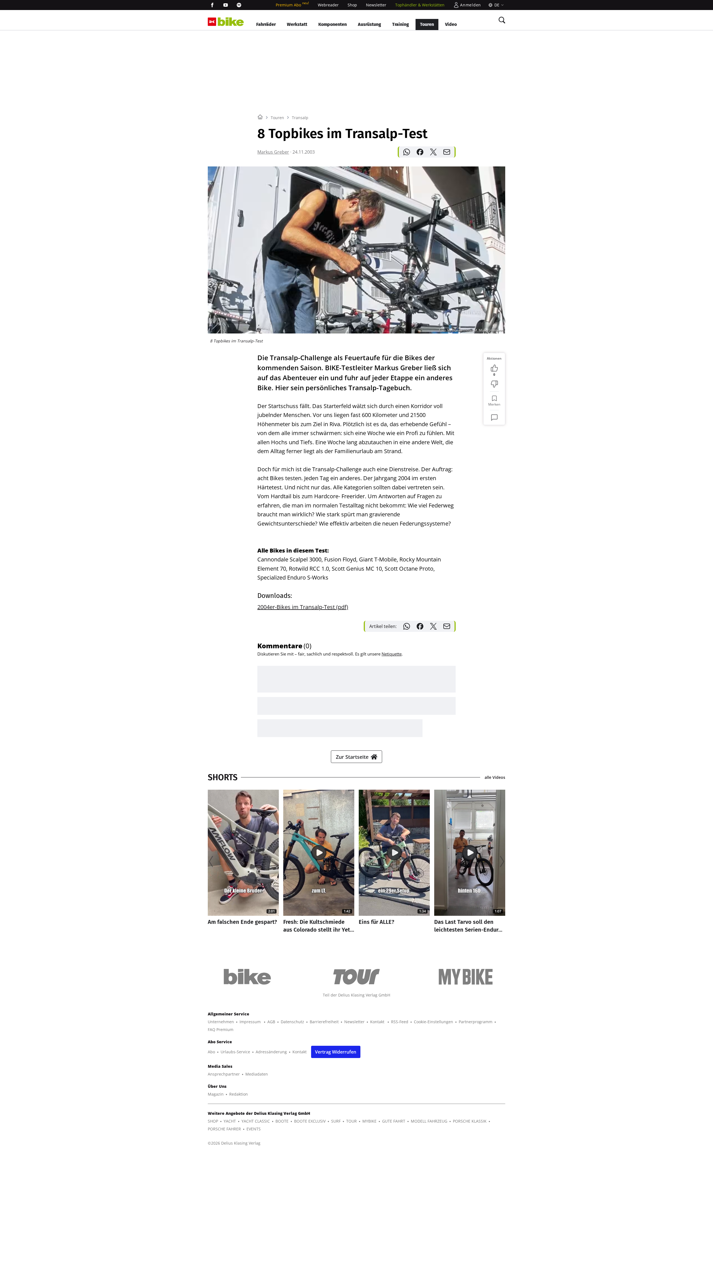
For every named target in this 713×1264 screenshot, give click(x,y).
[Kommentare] (494, 417)
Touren (427, 24)
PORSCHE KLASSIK (470, 1121)
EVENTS (253, 1129)
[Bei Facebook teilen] (420, 152)
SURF (336, 1121)
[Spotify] (239, 5)
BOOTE (282, 1121)
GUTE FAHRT (393, 1121)
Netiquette (392, 654)
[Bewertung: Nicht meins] (494, 384)
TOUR (351, 1121)
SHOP (213, 1121)
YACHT (230, 1121)
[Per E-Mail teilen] (446, 152)
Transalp (300, 117)
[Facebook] (212, 5)
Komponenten (332, 24)
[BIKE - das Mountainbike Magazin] (231, 21)
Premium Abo (292, 5)
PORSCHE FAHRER (224, 1129)
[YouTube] (225, 5)
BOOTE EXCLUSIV (310, 1121)
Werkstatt (297, 24)
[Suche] (502, 20)
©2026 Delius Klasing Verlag (234, 1143)
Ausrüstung (369, 24)
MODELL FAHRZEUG (429, 1121)
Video (451, 24)
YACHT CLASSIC (255, 1121)
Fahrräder (266, 24)
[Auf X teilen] (433, 152)
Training (400, 24)
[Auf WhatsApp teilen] (406, 152)
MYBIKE (369, 1121)
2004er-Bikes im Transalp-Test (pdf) (302, 607)
